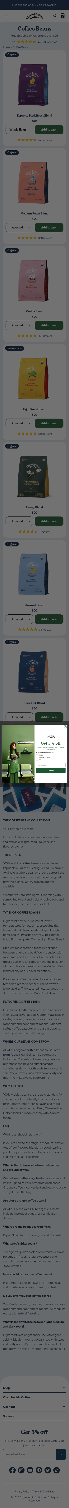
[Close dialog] (65, 726)
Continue (51, 771)
